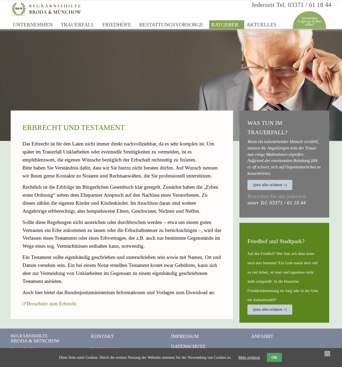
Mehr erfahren (249, 357)
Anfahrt (262, 336)
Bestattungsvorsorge (171, 24)
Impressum (185, 336)
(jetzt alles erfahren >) (270, 185)
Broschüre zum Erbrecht (51, 303)
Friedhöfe (116, 24)
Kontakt (102, 336)
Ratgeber (224, 24)
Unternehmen (33, 24)
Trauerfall (77, 24)
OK (274, 357)
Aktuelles (261, 24)
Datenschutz (188, 346)
